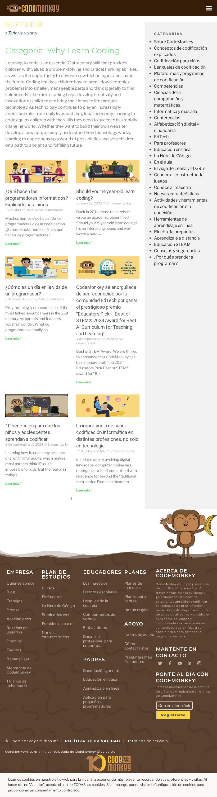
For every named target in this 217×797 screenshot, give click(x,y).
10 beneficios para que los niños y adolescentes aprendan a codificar (32, 432)
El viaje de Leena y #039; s (179, 168)
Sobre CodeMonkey (173, 41)
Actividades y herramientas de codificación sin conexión (180, 206)
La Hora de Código (172, 155)
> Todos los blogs (21, 33)
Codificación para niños (177, 60)
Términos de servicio (148, 741)
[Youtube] (179, 663)
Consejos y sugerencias (177, 250)
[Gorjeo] (160, 663)
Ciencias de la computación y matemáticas (168, 99)
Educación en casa (172, 149)
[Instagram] (199, 663)
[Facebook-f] (170, 663)
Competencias (168, 86)
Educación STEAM (172, 244)
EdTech (161, 136)
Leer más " (13, 244)
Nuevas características (176, 193)
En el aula (163, 162)
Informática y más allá (175, 111)
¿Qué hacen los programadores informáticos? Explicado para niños (36, 198)
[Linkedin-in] (189, 663)
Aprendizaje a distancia (177, 238)
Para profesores (170, 143)
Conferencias (167, 117)
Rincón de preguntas (174, 231)
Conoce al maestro (172, 187)
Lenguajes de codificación (180, 67)
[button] (209, 8)
